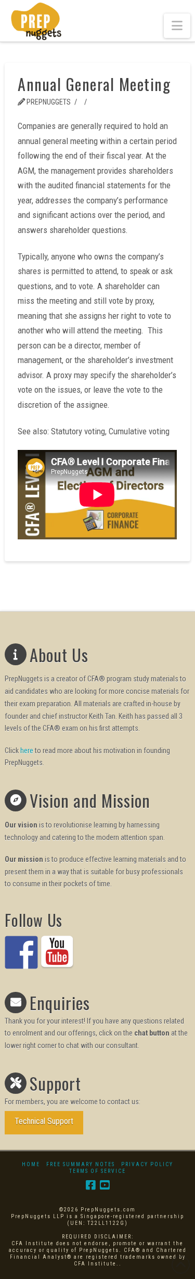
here (26, 750)
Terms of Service (97, 1171)
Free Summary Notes (80, 1164)
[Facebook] (90, 1185)
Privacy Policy (147, 1164)
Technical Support (44, 1121)
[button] (177, 26)
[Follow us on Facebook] (21, 952)
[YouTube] (104, 1185)
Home (31, 1164)
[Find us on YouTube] (57, 952)
